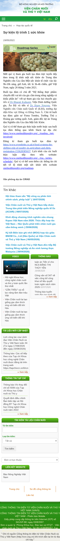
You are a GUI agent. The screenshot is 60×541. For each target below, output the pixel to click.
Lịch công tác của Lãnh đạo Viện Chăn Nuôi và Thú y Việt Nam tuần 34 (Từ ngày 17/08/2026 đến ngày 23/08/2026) (15, 343)
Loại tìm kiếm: (9, 436)
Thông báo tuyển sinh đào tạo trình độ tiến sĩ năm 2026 (45, 293)
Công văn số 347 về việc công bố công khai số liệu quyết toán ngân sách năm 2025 (45, 280)
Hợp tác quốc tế (24, 25)
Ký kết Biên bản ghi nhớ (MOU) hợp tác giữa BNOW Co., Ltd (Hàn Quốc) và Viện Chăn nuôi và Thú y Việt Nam (31, 236)
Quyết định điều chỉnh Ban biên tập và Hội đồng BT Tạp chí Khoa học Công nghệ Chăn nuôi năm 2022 (14, 404)
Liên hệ (30, 495)
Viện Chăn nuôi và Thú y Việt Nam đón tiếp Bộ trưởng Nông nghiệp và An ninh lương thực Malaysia (31, 248)
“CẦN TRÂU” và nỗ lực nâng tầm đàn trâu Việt (16, 292)
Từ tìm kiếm (8, 426)
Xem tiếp (52, 297)
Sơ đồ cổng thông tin (40, 489)
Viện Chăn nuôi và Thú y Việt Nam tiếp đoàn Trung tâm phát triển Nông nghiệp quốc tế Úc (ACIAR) (30, 208)
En (50, 19)
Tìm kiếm (9, 448)
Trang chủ (7, 25)
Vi (44, 19)
